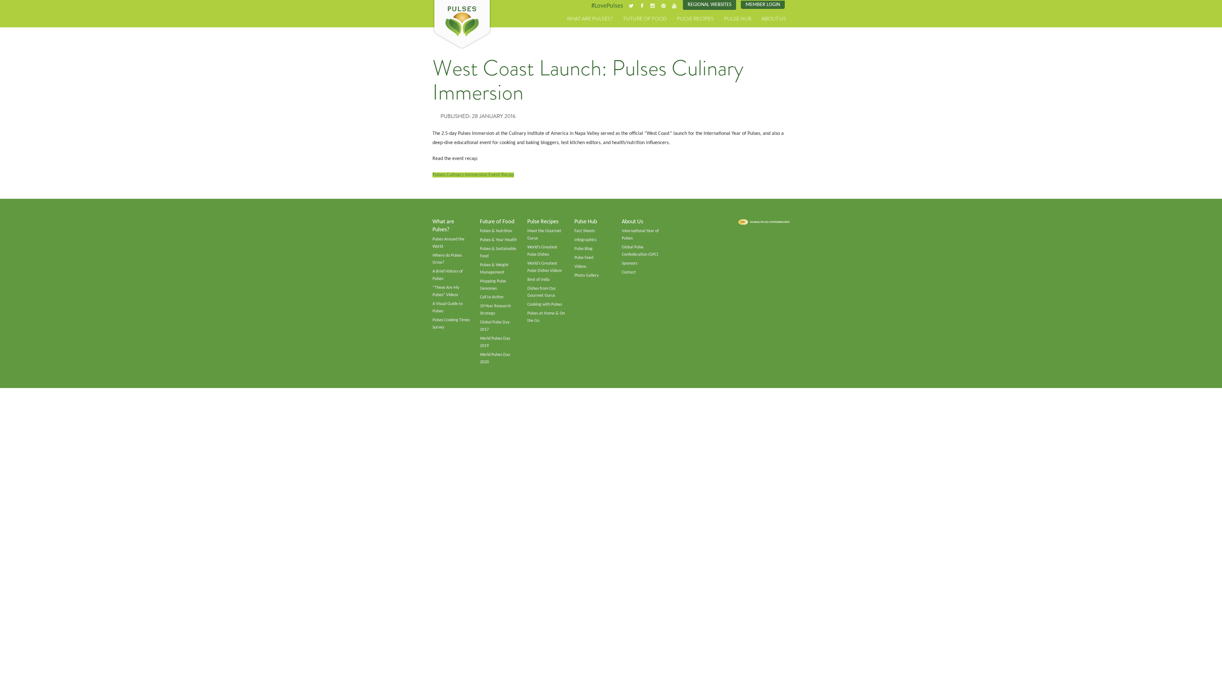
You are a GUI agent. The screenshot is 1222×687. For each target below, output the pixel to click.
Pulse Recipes (695, 19)
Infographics (585, 240)
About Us (774, 19)
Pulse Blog (583, 248)
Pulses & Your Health (498, 240)
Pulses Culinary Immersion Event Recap (473, 174)
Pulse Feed (583, 257)
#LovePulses (607, 6)
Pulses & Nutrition (496, 231)
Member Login (763, 4)
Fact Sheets (584, 231)
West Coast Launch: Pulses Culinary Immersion (588, 80)
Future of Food (645, 19)
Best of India (538, 279)
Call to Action (491, 297)
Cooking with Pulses (544, 304)
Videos (580, 266)
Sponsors (629, 263)
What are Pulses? (590, 19)
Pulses (462, 25)
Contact (629, 272)
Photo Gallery (586, 275)
